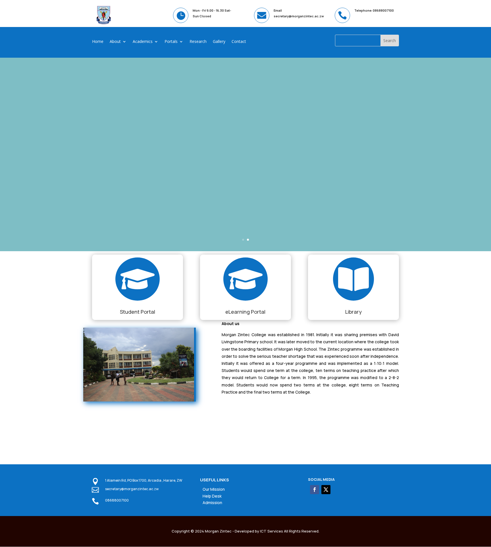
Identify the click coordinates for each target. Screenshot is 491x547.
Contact (239, 41)
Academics (143, 41)
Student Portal (137, 311)
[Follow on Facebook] (314, 489)
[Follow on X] (325, 489)
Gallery (219, 41)
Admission (212, 502)
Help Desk (212, 496)
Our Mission (214, 489)
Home (97, 41)
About (115, 41)
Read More (79, 177)
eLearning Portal (245, 311)
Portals (171, 41)
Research (198, 41)
